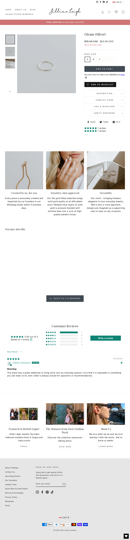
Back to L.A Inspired (66, 298)
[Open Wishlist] (126, 536)
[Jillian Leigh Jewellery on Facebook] (42, 492)
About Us (20, 10)
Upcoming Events (12, 476)
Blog (33, 10)
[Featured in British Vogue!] (24, 414)
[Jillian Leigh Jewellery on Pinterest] (47, 492)
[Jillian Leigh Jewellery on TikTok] (52, 492)
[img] (13, 359)
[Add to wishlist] (29, 240)
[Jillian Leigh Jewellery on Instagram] (37, 492)
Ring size (90, 54)
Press (24, 446)
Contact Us (10, 472)
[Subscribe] (64, 484)
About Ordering (104, 113)
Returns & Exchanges (14, 493)
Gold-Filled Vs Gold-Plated (16, 489)
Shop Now (65, 447)
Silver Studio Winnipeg (19, 14)
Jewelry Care (105, 100)
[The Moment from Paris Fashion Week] (65, 414)
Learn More (106, 446)
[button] (91, 128)
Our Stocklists (11, 480)
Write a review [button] (105, 338)
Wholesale (9, 501)
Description (105, 93)
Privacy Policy (11, 497)
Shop (8, 10)
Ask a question (104, 106)
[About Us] (106, 414)
